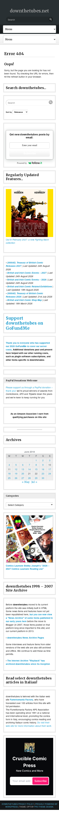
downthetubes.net (29, 11)
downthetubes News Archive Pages (25, 637)
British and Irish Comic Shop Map (24, 299)
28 (29, 478)
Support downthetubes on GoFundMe (24, 323)
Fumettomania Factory (21, 699)
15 (36, 469)
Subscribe (29, 153)
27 (23, 478)
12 (16, 469)
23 (43, 473)
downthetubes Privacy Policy (18, 804)
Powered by (22, 163)
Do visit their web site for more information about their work (28, 724)
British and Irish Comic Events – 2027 (26, 272)
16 (43, 469)
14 (29, 469)
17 (49, 469)
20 (23, 473)
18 (9, 473)
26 (16, 478)
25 (9, 478)
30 (43, 478)
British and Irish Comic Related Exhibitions (29, 286)
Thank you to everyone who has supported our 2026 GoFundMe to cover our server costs (28, 346)
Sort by (9, 112)
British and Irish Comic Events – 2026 (26, 279)
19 (16, 473)
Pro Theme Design (43, 806)
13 (23, 469)
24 (49, 473)
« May (26, 482)
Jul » (34, 482)
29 (36, 478)
